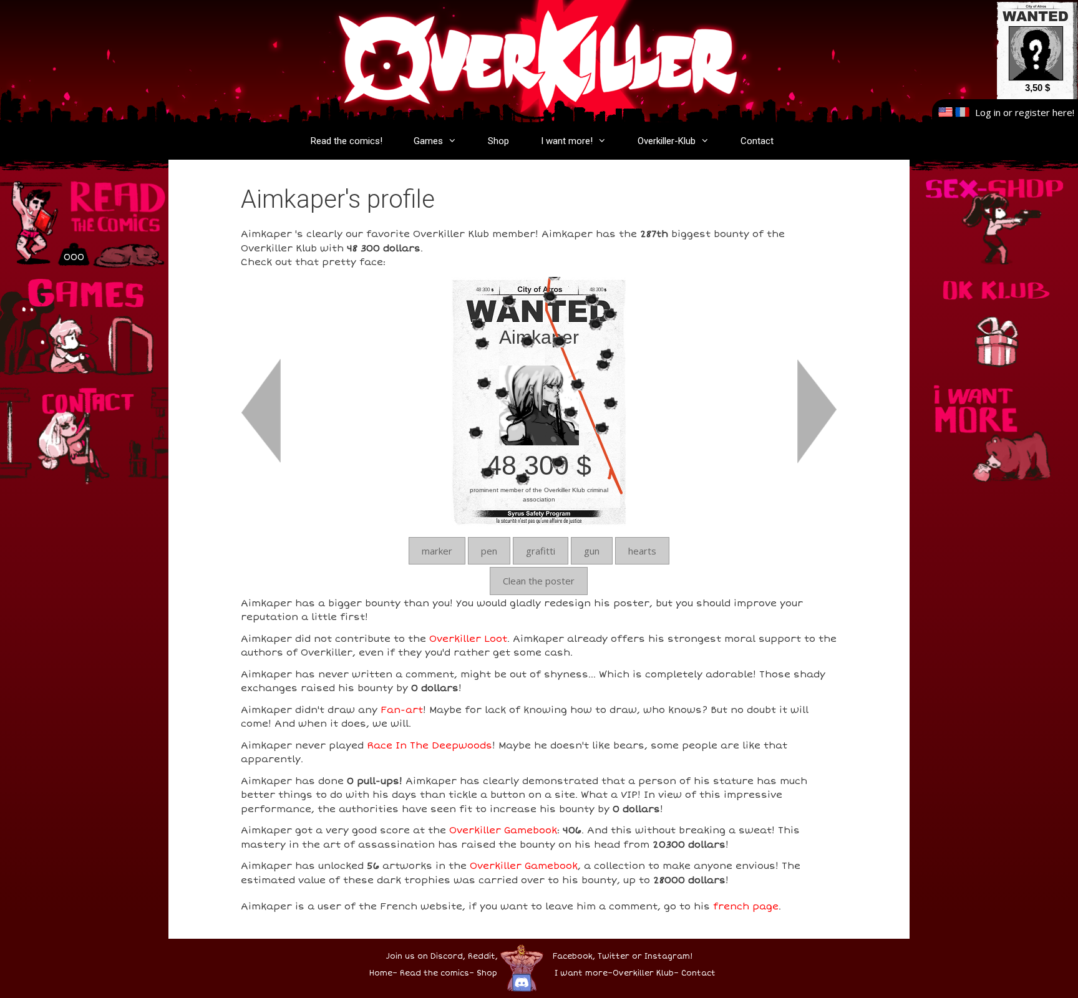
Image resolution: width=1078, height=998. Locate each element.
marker (437, 551)
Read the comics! (346, 141)
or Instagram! (662, 956)
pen (489, 551)
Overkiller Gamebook (503, 830)
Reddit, (481, 956)
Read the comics (434, 973)
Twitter (613, 956)
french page (746, 906)
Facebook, (574, 956)
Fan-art (402, 709)
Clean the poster (539, 580)
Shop (498, 141)
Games (428, 141)
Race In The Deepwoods (429, 745)
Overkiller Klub (643, 973)
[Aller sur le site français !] (962, 112)
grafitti (540, 551)
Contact (757, 141)
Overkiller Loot (468, 638)
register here (1043, 112)
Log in (988, 112)
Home (380, 973)
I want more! (567, 141)
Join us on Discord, (425, 956)
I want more (581, 973)
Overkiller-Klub (667, 141)
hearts (642, 551)
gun (592, 551)
